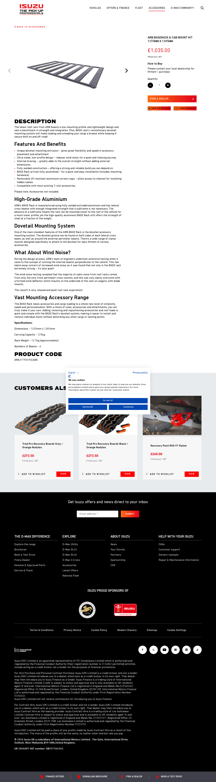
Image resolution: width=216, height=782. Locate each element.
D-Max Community (182, 8)
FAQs (162, 544)
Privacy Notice (72, 630)
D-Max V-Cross (71, 560)
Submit (130, 514)
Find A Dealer (159, 99)
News (114, 544)
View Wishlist (188, 108)
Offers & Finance (118, 8)
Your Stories (118, 550)
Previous (9, 70)
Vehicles (95, 8)
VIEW (63, 474)
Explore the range (24, 544)
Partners (116, 555)
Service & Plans (23, 571)
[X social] (153, 650)
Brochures (20, 550)
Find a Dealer (22, 560)
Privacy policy (140, 373)
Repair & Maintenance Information (179, 560)
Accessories (157, 8)
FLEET (139, 8)
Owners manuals (169, 555)
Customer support (169, 550)
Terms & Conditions (41, 630)
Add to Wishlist (161, 108)
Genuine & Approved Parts (29, 565)
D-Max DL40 (69, 555)
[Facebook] (142, 650)
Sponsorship (118, 560)
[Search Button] (201, 8)
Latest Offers (70, 571)
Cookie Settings (176, 630)
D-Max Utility (70, 544)
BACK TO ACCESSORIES (31, 27)
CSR (113, 565)
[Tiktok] (197, 650)
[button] (73, 373)
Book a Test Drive (24, 555)
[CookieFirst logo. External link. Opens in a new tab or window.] (69, 376)
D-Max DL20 (69, 550)
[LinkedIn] (186, 650)
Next (126, 70)
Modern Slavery (127, 630)
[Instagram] (175, 650)
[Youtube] (164, 650)
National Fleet (70, 576)
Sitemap (152, 630)
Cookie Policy (99, 630)
